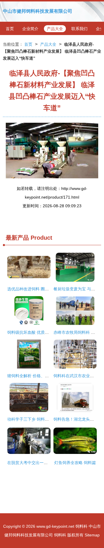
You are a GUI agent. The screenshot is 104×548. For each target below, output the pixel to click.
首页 (10, 28)
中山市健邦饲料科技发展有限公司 (37, 11)
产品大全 (55, 28)
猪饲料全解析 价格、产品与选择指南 (40, 375)
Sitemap (92, 535)
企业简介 (30, 28)
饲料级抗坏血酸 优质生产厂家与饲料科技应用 (48, 332)
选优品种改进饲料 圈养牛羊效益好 (38, 289)
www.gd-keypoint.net (55, 526)
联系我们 (79, 28)
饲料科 (81, 526)
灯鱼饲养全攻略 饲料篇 (75, 462)
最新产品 (17, 237)
